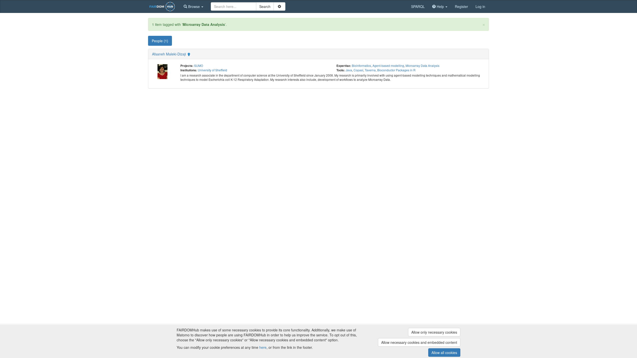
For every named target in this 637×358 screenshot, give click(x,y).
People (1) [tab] (160, 40)
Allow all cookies (444, 352)
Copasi (358, 70)
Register (461, 6)
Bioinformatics (361, 65)
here (262, 347)
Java (349, 70)
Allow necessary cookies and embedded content (419, 342)
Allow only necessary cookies (434, 332)
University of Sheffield (212, 70)
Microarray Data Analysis (422, 65)
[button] (193, 6)
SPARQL (418, 6)
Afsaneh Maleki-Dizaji (169, 53)
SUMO (198, 65)
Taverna (370, 70)
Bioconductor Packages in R (396, 70)
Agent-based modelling (388, 65)
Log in (480, 6)
